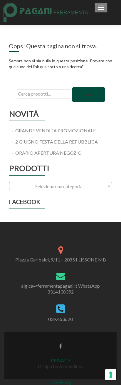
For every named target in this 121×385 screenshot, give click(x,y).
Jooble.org (60, 382)
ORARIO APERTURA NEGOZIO (48, 153)
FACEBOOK (24, 201)
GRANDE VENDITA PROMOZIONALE (55, 130)
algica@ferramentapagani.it (49, 286)
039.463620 (60, 319)
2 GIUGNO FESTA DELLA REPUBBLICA (56, 141)
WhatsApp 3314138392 (73, 288)
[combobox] (60, 186)
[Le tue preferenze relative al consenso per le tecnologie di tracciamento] (110, 374)
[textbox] (60, 186)
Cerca (89, 94)
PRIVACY (60, 360)
